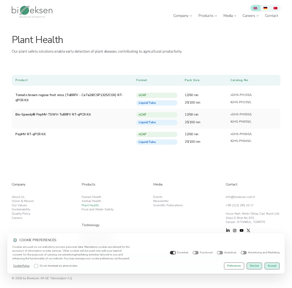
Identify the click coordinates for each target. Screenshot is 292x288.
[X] (248, 230)
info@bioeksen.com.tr (240, 197)
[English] (255, 8)
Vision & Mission (23, 201)
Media (157, 184)
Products (88, 184)
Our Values (19, 205)
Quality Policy (21, 214)
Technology (90, 225)
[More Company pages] (191, 16)
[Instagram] (235, 230)
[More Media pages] (235, 16)
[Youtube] (241, 230)
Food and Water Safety (98, 209)
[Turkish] (275, 8)
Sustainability (21, 209)
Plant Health (90, 205)
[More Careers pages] (258, 16)
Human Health (91, 197)
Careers (17, 218)
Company (18, 184)
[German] (265, 8)
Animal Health (91, 201)
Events (157, 197)
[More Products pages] (216, 16)
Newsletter (161, 201)
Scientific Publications (168, 205)
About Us (18, 197)
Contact (231, 184)
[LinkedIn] (228, 230)
